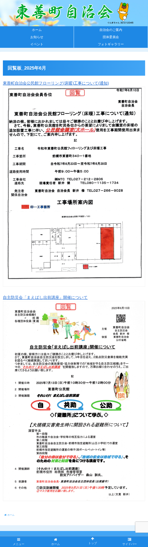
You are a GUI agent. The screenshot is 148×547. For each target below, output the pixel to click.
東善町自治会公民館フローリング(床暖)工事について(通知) (56, 83)
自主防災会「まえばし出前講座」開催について (45, 297)
